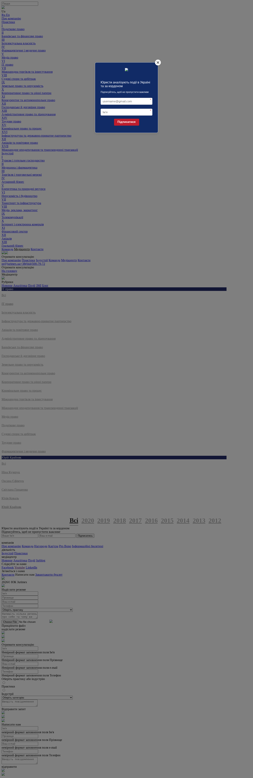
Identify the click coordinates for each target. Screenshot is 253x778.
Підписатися (126, 121)
